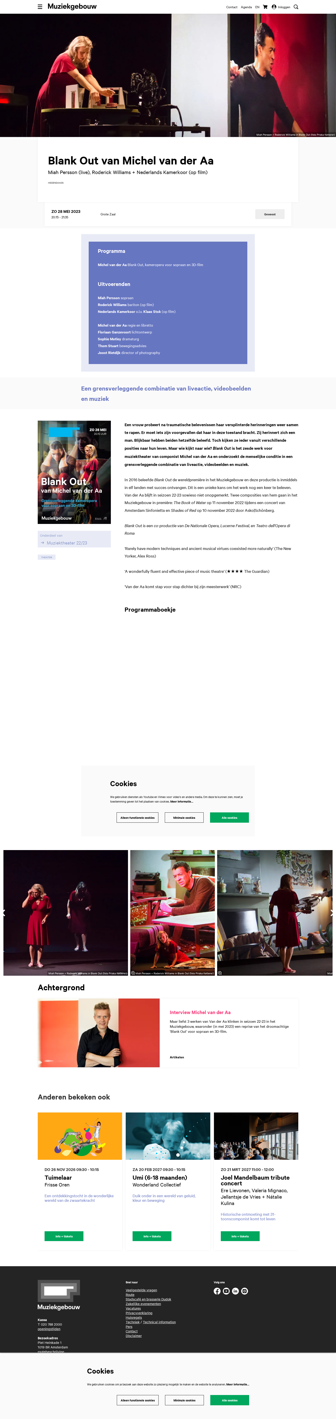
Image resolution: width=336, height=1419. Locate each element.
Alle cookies (229, 817)
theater (46, 557)
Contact (231, 7)
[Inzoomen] (133, 973)
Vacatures (133, 1308)
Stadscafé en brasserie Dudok (148, 1299)
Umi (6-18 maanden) (160, 1177)
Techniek (133, 1322)
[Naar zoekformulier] (296, 6)
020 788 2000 (51, 1324)
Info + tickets (64, 1236)
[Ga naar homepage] (72, 6)
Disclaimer (134, 1335)
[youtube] (226, 1291)
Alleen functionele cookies (137, 817)
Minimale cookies (184, 817)
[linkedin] (235, 1291)
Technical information (159, 1322)
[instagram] (244, 1291)
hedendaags (56, 182)
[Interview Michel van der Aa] (99, 1033)
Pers (129, 1326)
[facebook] (217, 1291)
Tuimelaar (58, 1177)
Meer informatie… (181, 801)
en (257, 7)
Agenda (246, 7)
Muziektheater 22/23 (67, 542)
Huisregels (134, 1317)
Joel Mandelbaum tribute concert (255, 1180)
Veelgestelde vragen (141, 1290)
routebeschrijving (51, 1351)
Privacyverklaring (139, 1313)
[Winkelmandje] (265, 6)
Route (130, 1294)
